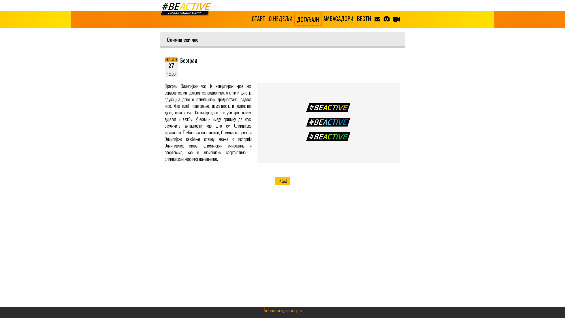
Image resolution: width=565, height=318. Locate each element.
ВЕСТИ (364, 18)
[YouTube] (396, 19)
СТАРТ (258, 18)
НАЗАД (282, 181)
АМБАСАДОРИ (338, 18)
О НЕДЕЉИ (280, 18)
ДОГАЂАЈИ (308, 19)
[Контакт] (377, 19)
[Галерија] (386, 19)
